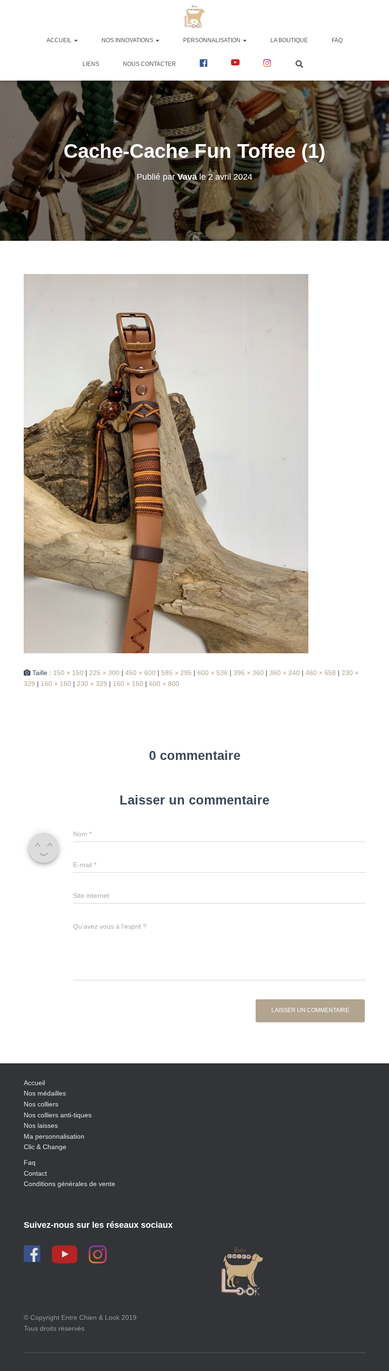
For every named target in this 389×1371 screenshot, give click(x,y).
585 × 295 (176, 672)
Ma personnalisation (54, 1136)
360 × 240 (284, 672)
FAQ (337, 40)
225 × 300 (104, 672)
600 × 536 (212, 672)
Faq (30, 1162)
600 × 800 (164, 683)
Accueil (59, 40)
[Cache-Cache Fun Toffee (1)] (166, 463)
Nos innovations (128, 40)
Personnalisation (212, 40)
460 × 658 (321, 672)
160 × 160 (56, 683)
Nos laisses (41, 1125)
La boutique (289, 40)
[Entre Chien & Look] (195, 16)
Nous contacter (149, 64)
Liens (91, 64)
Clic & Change (45, 1147)
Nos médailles (45, 1093)
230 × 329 (92, 683)
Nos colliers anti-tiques (58, 1115)
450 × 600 (140, 672)
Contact (35, 1173)
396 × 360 (248, 672)
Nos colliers (41, 1104)
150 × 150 (68, 672)
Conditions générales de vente (69, 1184)
